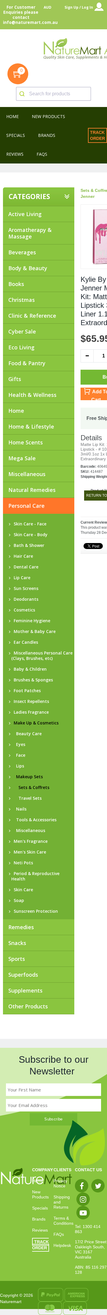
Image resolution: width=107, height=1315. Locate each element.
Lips (17, 766)
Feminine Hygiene (30, 620)
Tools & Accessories (33, 819)
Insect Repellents (30, 701)
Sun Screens (24, 588)
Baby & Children (29, 669)
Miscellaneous (26, 474)
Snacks (17, 943)
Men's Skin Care (28, 852)
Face (18, 755)
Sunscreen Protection (34, 911)
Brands (38, 1219)
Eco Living (21, 347)
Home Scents (25, 442)
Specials (40, 1208)
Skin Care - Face (28, 524)
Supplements (25, 990)
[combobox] (53, 94)
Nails (18, 809)
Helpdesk (62, 1245)
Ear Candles (24, 642)
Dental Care (24, 567)
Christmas (21, 299)
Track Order (97, 135)
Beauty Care (26, 733)
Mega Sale (22, 458)
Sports (16, 958)
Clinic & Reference (32, 315)
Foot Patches (26, 690)
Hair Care (22, 556)
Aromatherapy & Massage (30, 233)
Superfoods (23, 974)
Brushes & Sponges (32, 680)
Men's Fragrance (29, 841)
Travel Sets (26, 798)
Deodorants (24, 599)
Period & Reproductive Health (35, 876)
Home (16, 410)
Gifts (14, 379)
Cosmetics (23, 610)
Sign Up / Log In (78, 7)
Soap (17, 900)
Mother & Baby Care (33, 631)
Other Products (28, 1006)
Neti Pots (22, 863)
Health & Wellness (32, 395)
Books (16, 284)
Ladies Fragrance (30, 712)
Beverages (22, 252)
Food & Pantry (26, 363)
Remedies (21, 927)
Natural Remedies (32, 490)
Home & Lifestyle (31, 426)
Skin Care (22, 889)
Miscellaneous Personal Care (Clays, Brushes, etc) (42, 655)
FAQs (59, 1234)
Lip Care (20, 577)
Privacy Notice (60, 1183)
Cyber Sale (22, 331)
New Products (40, 1194)
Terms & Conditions (63, 1221)
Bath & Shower (27, 545)
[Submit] (22, 93)
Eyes (18, 744)
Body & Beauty (27, 268)
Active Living (25, 214)
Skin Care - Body (29, 534)
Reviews (40, 1230)
